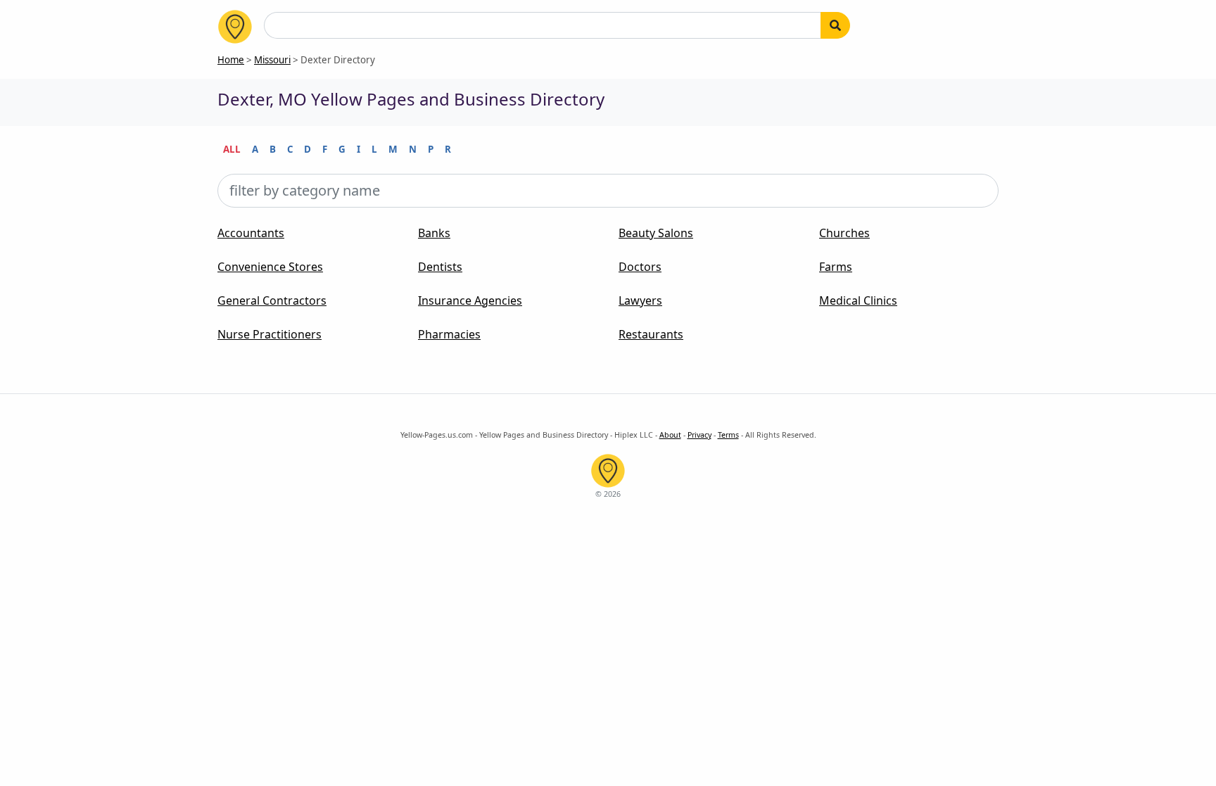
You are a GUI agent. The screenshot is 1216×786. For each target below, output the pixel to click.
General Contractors (272, 300)
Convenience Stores (270, 266)
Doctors (640, 266)
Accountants (250, 233)
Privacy (699, 435)
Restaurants (651, 334)
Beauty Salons (656, 233)
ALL (232, 149)
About (670, 435)
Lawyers (640, 300)
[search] (835, 25)
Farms (835, 266)
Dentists (440, 266)
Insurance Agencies (470, 300)
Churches (844, 233)
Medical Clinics (858, 300)
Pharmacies (449, 334)
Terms (728, 435)
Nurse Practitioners (269, 334)
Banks (434, 233)
